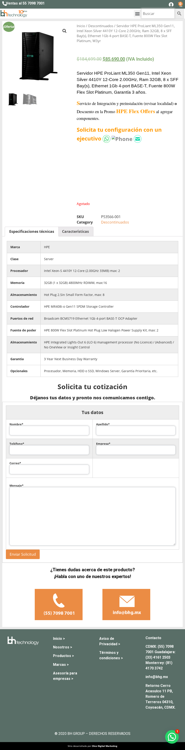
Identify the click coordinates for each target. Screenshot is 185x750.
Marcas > (61, 664)
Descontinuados (100, 26)
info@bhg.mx (157, 677)
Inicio (81, 26)
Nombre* (16, 424)
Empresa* (103, 444)
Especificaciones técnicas (31, 231)
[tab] (32, 232)
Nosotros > (62, 647)
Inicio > (59, 638)
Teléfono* (16, 444)
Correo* (15, 463)
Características (75, 231)
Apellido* (103, 424)
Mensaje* (16, 485)
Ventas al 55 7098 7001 (25, 3)
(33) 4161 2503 (158, 657)
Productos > (63, 656)
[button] (137, 13)
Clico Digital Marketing (104, 746)
